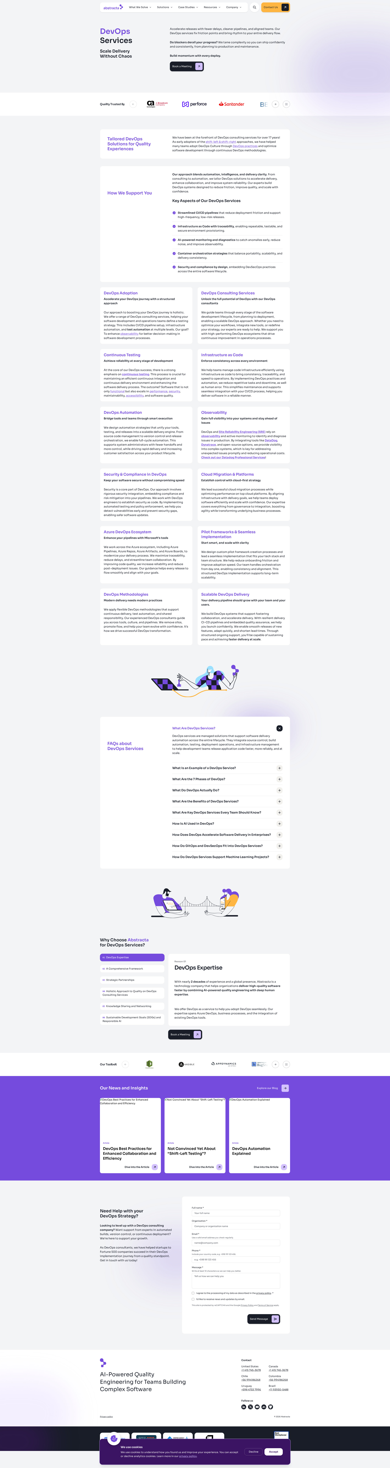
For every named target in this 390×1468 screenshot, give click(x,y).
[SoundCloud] (263, 1406)
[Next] (275, 104)
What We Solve (138, 7)
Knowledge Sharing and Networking (127, 1006)
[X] (250, 1406)
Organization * (199, 1221)
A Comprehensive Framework (123, 968)
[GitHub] (270, 1406)
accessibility (135, 395)
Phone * (196, 1250)
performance (158, 391)
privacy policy (188, 1456)
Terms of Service (265, 1305)
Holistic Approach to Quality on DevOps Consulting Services (129, 993)
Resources (210, 7)
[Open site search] (254, 7)
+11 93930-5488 (278, 1389)
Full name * (198, 1207)
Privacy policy (106, 1416)
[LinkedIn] (243, 1406)
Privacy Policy (247, 1305)
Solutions (163, 7)
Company (232, 7)
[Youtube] (257, 1406)
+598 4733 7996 (251, 1389)
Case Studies (186, 7)
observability (129, 333)
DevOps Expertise (116, 957)
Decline (253, 1451)
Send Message (259, 1319)
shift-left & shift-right (221, 142)
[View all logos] (286, 104)
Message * (197, 1267)
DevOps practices (245, 146)
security (174, 391)
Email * (195, 1234)
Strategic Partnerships (118, 980)
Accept (273, 1451)
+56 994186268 (250, 1379)
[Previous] (133, 104)
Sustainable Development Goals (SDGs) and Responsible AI (132, 1019)
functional (117, 391)
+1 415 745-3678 (251, 1370)
